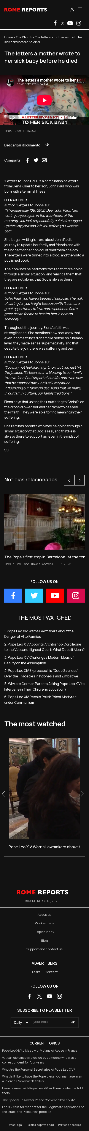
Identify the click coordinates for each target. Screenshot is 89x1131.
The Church (24, 37)
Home (8, 37)
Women (46, 564)
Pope (25, 564)
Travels (35, 564)
